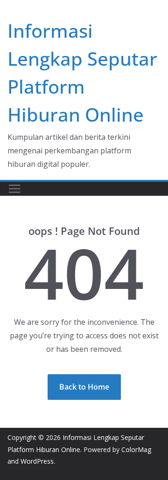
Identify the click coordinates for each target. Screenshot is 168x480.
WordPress (37, 461)
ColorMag (136, 449)
